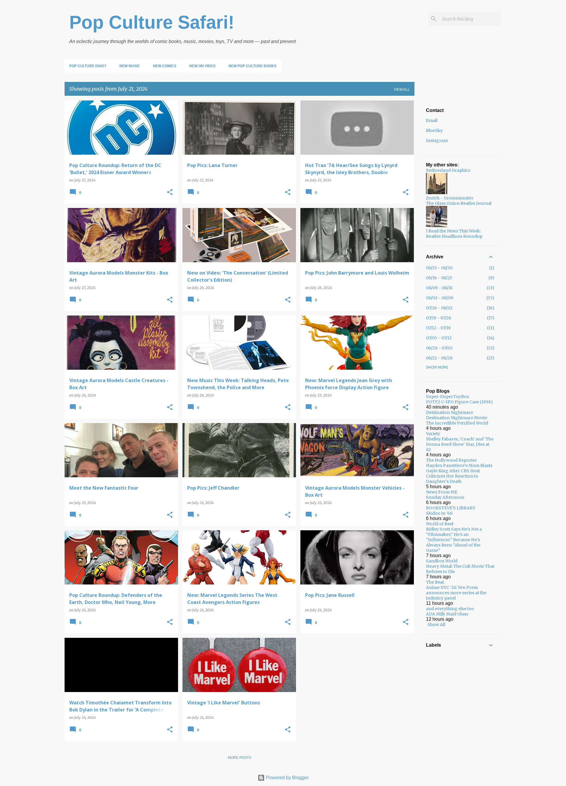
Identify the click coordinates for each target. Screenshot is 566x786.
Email (431, 120)
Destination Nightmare (449, 412)
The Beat (435, 582)
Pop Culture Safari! (151, 22)
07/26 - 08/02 (439, 308)
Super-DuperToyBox (447, 396)
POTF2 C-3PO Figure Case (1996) (459, 401)
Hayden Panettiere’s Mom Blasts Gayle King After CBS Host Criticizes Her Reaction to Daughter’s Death (459, 473)
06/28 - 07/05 (439, 348)
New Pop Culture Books (252, 66)
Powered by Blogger (287, 777)
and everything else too (450, 608)
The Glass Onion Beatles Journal (458, 203)
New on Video (202, 66)
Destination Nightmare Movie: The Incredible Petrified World (457, 420)
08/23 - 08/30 (439, 267)
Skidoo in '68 (439, 513)
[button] (169, 192)
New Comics (164, 66)
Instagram (437, 140)
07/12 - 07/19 (438, 328)
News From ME (441, 492)
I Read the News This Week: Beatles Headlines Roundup (454, 233)
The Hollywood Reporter (451, 460)
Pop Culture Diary (87, 66)
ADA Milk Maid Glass (447, 614)
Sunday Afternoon (445, 497)
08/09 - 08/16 (439, 287)
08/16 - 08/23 (439, 277)
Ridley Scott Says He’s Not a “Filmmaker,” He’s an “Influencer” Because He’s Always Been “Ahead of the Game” (454, 539)
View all (402, 89)
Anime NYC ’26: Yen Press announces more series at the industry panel (456, 593)
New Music (129, 66)
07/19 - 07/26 (438, 318)
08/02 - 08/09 (439, 297)
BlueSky (434, 130)
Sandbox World (442, 561)
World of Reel (439, 523)
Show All (436, 624)
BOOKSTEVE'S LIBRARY (450, 508)
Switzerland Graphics (448, 170)
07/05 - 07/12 (439, 338)
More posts (239, 758)
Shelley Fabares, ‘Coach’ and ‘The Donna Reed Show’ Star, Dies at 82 (459, 444)
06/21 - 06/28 (439, 358)
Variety (433, 433)
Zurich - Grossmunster (449, 198)
